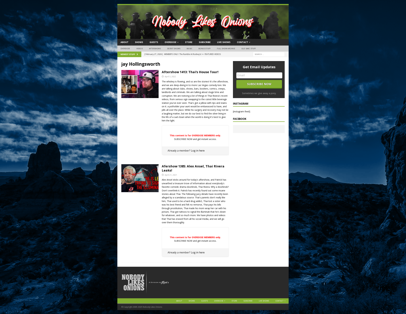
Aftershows (155, 48)
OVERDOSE (170, 42)
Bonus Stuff (205, 48)
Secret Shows (173, 48)
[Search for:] (269, 54)
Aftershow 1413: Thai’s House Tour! (190, 72)
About (124, 42)
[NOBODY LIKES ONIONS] (203, 37)
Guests (154, 42)
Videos (139, 48)
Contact (242, 42)
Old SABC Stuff (248, 48)
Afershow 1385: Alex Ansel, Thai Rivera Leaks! (193, 168)
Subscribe (205, 42)
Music (189, 48)
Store (188, 42)
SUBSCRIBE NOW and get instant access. (195, 139)
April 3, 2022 (170, 76)
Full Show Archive (226, 48)
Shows (139, 42)
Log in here (198, 150)
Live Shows (223, 42)
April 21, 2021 (171, 174)
